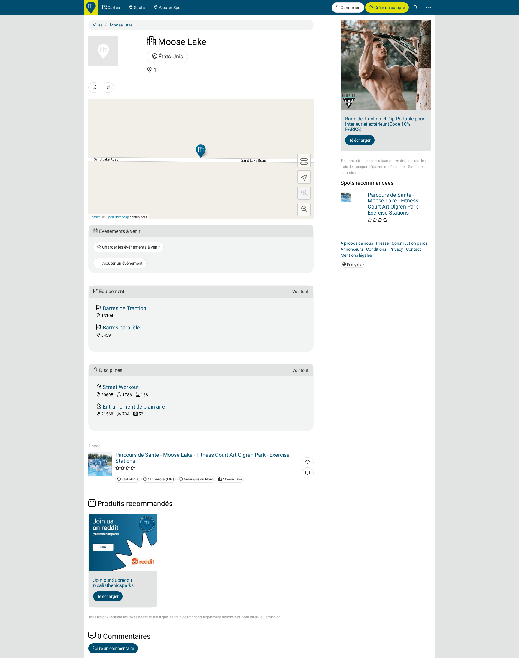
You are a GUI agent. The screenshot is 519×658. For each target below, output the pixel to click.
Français (354, 264)
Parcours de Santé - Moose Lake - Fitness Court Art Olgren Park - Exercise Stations (202, 458)
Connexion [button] (350, 7)
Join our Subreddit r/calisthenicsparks (113, 582)
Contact (413, 249)
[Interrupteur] (304, 160)
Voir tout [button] (300, 291)
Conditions (376, 249)
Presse (382, 243)
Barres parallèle (121, 327)
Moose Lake (232, 479)
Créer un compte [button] (389, 7)
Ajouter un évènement (122, 263)
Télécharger (108, 596)
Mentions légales (356, 255)
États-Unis (170, 56)
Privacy (396, 249)
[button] (304, 193)
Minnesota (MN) (160, 479)
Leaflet (95, 216)
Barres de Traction (124, 308)
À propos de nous (357, 243)
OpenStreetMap (117, 216)
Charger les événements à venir (130, 247)
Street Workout (121, 387)
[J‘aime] (308, 462)
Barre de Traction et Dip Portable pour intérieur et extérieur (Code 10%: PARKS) (384, 124)
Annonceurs (352, 249)
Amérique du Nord (198, 479)
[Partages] (94, 87)
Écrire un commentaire (113, 648)
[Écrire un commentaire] (108, 87)
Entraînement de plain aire (134, 406)
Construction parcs (409, 243)
